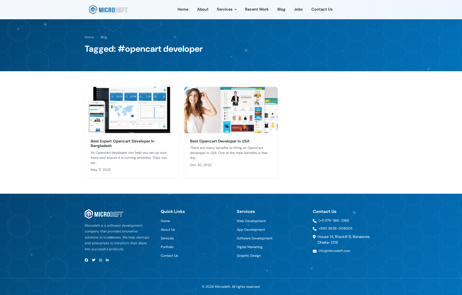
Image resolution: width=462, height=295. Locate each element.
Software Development (254, 238)
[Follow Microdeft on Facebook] (86, 260)
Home (183, 9)
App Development (251, 229)
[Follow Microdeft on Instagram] (100, 260)
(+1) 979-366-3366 (334, 220)
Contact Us (322, 9)
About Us (168, 229)
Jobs (298, 9)
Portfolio (167, 247)
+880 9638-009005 (336, 228)
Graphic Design (249, 255)
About (203, 9)
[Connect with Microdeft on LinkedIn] (107, 260)
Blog (281, 9)
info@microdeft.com (334, 251)
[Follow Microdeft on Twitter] (93, 260)
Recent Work (257, 9)
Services (224, 9)
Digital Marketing (250, 247)
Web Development (251, 221)
